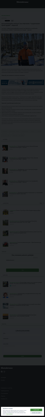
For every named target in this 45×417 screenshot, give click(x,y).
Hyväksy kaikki (36, 409)
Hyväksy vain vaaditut (36, 412)
